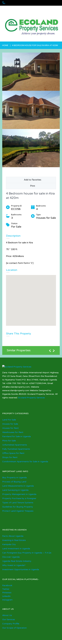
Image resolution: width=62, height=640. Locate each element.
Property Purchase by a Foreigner (19, 498)
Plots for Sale (9, 440)
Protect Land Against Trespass (17, 511)
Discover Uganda (11, 557)
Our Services (8, 619)
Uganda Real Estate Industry (16, 561)
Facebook (7, 585)
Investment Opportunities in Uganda (20, 569)
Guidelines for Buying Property (17, 506)
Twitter (5, 589)
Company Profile (10, 623)
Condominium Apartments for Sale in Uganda (25, 461)
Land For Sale (9, 419)
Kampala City (9, 544)
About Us (7, 615)
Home (5, 45)
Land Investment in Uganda (16, 548)
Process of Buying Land (14, 481)
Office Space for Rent (13, 453)
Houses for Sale (10, 424)
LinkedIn (6, 596)
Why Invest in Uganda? (13, 565)
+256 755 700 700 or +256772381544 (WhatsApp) (24, 8)
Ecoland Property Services (31, 397)
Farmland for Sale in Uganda (16, 436)
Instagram (7, 599)
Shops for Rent (9, 457)
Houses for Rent (10, 428)
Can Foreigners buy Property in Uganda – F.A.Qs (26, 552)
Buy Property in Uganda (14, 477)
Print (32, 186)
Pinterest (6, 592)
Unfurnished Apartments (14, 445)
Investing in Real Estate (14, 540)
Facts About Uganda (12, 536)
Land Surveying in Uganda (15, 490)
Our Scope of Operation (14, 628)
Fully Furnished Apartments (16, 449)
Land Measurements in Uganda (18, 486)
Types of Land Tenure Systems (17, 502)
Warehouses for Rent (12, 432)
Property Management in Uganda (19, 494)
